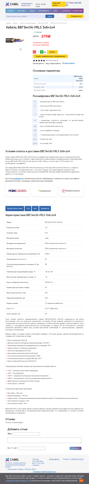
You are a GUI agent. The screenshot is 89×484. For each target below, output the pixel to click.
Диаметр (45, 208)
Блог (56, 11)
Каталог (11, 11)
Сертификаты (44, 11)
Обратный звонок (56, 4)
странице (17, 178)
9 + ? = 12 (12, 448)
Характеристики (14, 208)
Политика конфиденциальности (44, 472)
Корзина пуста (76, 16)
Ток (28, 208)
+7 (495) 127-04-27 (77, 459)
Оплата (32, 11)
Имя (10, 434)
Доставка (21, 11)
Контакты (66, 11)
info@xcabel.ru (26, 4)
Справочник (77, 11)
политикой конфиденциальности (18, 481)
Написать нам (25, 5)
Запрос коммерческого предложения (50, 56)
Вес (35, 208)
